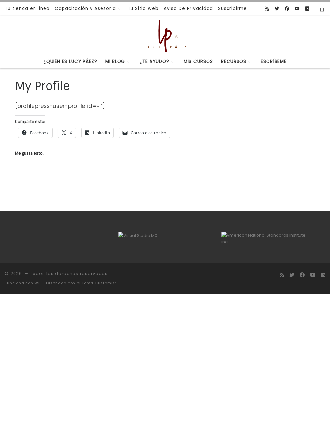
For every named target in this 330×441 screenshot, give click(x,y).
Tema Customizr (99, 283)
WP (37, 283)
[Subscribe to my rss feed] (267, 9)
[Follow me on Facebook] (287, 9)
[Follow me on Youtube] (297, 9)
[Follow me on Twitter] (277, 9)
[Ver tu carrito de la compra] (322, 9)
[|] (165, 35)
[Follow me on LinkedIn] (307, 9)
